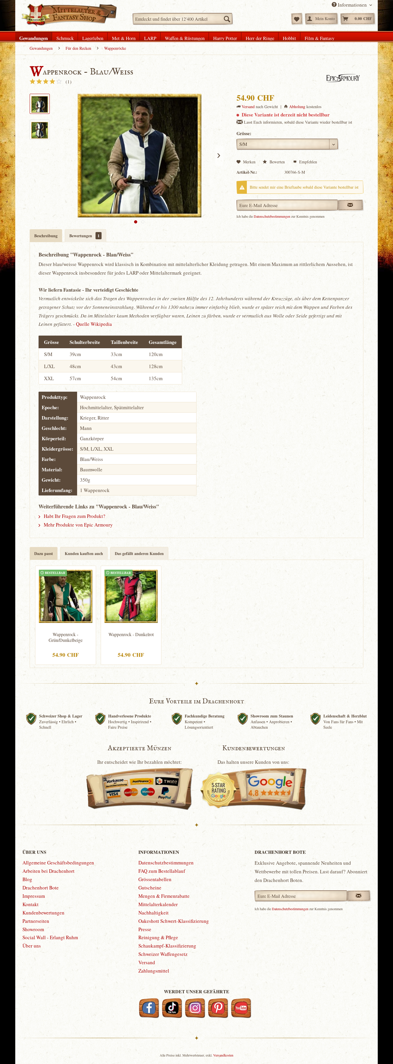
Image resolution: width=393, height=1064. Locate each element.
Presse (144, 929)
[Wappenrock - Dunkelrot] (131, 595)
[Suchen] (226, 19)
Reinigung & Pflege (158, 937)
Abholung (297, 106)
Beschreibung (46, 236)
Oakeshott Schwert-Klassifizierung (173, 921)
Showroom (33, 929)
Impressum (33, 896)
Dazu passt (43, 553)
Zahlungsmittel (153, 970)
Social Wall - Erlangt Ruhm (50, 937)
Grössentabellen (154, 879)
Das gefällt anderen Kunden (139, 553)
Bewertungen (84, 236)
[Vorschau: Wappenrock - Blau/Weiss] (40, 104)
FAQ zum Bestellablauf (161, 871)
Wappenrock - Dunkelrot (131, 634)
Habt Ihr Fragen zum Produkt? (74, 516)
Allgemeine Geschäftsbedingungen (58, 862)
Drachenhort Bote (40, 887)
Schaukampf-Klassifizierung (167, 945)
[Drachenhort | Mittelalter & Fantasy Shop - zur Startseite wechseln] (69, 15)
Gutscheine (149, 887)
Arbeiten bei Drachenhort (48, 871)
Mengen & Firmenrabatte (164, 896)
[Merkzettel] (296, 18)
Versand (248, 106)
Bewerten (277, 161)
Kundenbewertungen (43, 912)
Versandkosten (223, 1055)
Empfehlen (307, 161)
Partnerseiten (35, 921)
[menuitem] (182, 18)
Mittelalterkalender (158, 904)
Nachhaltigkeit (153, 912)
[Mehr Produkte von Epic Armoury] (342, 78)
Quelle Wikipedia (94, 324)
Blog (27, 879)
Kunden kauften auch (84, 553)
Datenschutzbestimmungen (272, 216)
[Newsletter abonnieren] (358, 895)
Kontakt (30, 904)
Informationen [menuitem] (352, 4)
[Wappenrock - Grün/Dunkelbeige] (65, 595)
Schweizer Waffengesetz (163, 954)
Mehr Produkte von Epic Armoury (78, 524)
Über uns (31, 945)
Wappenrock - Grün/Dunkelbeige (66, 637)
